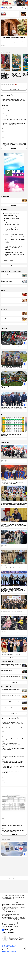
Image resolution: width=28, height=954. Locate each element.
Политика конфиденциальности (9, 951)
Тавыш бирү (14, 265)
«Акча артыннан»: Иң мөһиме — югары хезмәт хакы (14, 223)
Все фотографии (14, 657)
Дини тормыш (5, 414)
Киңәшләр (4, 309)
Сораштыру (4, 209)
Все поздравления (14, 438)
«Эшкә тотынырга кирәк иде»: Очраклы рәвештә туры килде (15, 235)
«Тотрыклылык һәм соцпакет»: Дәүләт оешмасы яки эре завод (15, 241)
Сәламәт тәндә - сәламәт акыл (11, 271)
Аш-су (3, 290)
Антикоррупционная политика (9, 945)
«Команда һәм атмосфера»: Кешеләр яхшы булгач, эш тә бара (14, 254)
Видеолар (4, 328)
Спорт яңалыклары (7, 661)
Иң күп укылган (6, 686)
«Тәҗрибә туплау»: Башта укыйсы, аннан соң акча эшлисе (13, 247)
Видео (19, 878)
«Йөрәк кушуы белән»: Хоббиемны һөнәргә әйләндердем (12, 229)
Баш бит (3, 878)
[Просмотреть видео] (5, 62)
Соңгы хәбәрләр (11, 878)
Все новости (14, 205)
